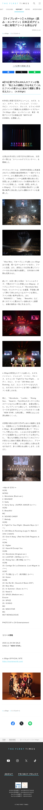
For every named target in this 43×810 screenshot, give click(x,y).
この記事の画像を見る (21, 66)
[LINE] (35, 72)
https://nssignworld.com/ (12, 661)
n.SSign (6, 33)
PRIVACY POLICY (28, 774)
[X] (21, 72)
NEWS (27, 9)
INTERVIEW (37, 9)
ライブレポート (15, 33)
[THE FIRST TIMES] (15, 3)
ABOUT (9, 774)
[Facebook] (8, 72)
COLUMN (9, 9)
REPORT (19, 9)
